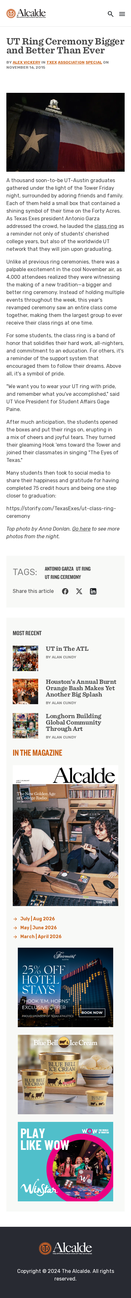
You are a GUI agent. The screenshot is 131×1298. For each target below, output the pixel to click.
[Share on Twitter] (79, 591)
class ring (105, 226)
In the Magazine (37, 752)
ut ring (83, 568)
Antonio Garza (59, 568)
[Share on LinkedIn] (93, 591)
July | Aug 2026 (37, 919)
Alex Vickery (26, 62)
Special (94, 62)
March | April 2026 (41, 936)
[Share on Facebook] (65, 591)
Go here (81, 529)
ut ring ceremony (63, 577)
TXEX (51, 62)
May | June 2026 (38, 928)
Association (71, 62)
